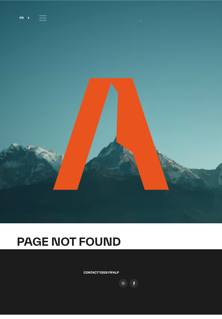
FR (21, 18)
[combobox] (23, 18)
